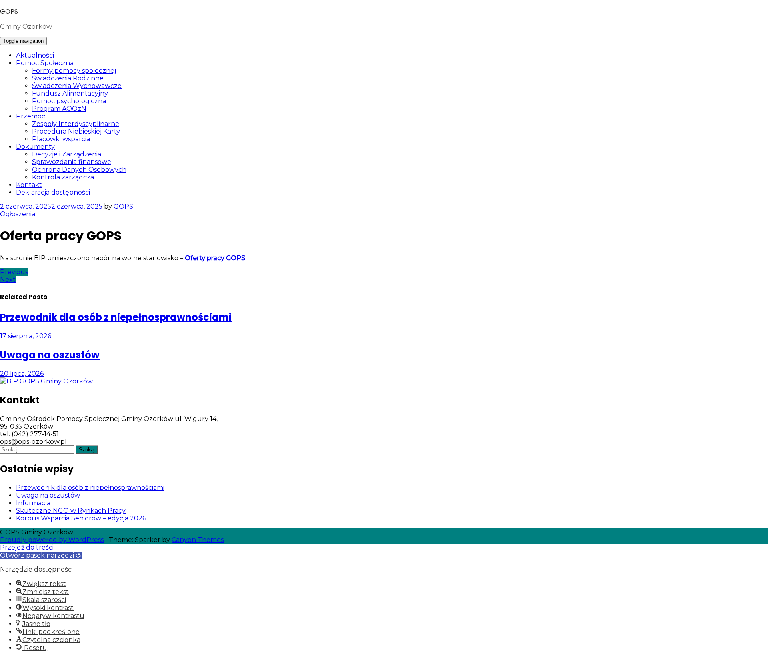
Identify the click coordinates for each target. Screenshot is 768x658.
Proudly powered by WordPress (52, 540)
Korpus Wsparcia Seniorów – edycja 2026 (81, 518)
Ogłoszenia (17, 214)
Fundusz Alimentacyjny (70, 93)
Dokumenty (35, 146)
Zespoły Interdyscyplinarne (75, 124)
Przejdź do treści (27, 547)
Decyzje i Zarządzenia (66, 154)
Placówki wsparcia (61, 139)
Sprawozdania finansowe (71, 162)
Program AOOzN (59, 108)
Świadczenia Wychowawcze (77, 86)
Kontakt (29, 185)
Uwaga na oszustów (48, 495)
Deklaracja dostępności (53, 192)
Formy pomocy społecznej (74, 70)
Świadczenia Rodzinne (68, 78)
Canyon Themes (198, 540)
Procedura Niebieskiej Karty (76, 131)
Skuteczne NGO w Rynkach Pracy (71, 510)
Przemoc (30, 116)
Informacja (33, 503)
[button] (41, 555)
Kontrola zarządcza (63, 177)
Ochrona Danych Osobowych (79, 169)
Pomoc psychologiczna (69, 101)
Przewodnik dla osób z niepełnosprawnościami (90, 487)
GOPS (9, 11)
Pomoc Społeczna (45, 63)
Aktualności (35, 55)
